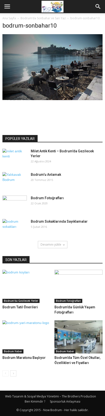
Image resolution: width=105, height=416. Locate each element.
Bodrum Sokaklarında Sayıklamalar (59, 221)
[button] (98, 6)
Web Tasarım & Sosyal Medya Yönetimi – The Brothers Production (50, 396)
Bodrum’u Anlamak (46, 175)
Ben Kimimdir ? (35, 401)
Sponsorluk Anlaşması (65, 401)
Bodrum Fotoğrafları (47, 198)
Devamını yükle (51, 244)
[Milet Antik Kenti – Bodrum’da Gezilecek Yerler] (14, 157)
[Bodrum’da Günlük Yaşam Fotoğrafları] (78, 286)
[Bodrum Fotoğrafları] (14, 204)
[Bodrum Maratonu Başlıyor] (26, 337)
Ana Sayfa (9, 18)
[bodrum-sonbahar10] (52, 99)
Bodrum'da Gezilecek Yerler (21, 300)
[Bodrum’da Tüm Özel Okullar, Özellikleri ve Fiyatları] (78, 337)
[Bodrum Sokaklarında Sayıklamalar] (14, 227)
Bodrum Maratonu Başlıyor (24, 358)
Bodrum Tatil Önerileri (20, 307)
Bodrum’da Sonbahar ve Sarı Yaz (43, 18)
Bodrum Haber (13, 351)
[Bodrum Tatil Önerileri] (26, 286)
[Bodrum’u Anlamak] (14, 180)
